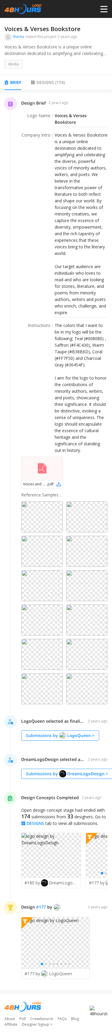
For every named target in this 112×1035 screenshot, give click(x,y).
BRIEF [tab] (15, 82)
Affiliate (10, 1024)
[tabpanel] (56, 541)
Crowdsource (41, 1018)
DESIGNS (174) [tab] (50, 82)
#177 (41, 907)
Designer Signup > (37, 1024)
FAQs (62, 1018)
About (9, 1018)
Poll (22, 1018)
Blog (75, 1018)
